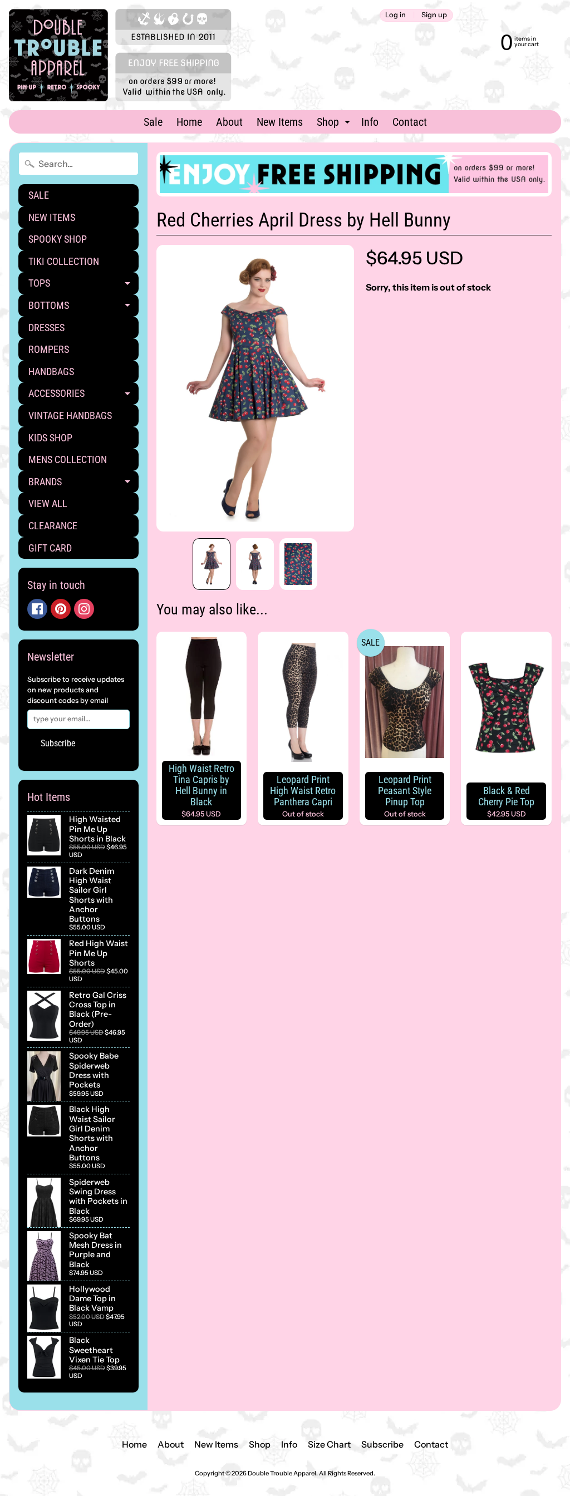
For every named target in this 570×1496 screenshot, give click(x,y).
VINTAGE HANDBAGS (70, 415)
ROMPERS (48, 349)
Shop (335, 124)
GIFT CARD (50, 548)
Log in (395, 15)
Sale (153, 122)
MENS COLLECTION (67, 459)
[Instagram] (84, 609)
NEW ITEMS (51, 217)
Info (370, 122)
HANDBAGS (51, 371)
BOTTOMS (83, 308)
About (229, 122)
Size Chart (329, 1444)
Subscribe (58, 743)
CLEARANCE (52, 526)
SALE (38, 195)
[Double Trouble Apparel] (120, 55)
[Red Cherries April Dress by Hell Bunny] (211, 564)
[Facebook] (37, 609)
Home (189, 122)
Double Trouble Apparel (282, 1473)
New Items (280, 122)
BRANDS (83, 484)
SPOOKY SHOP (57, 239)
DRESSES (46, 327)
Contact (409, 122)
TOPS (83, 285)
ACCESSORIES (83, 396)
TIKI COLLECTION (63, 261)
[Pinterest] (61, 609)
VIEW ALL (47, 503)
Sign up (434, 15)
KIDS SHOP (50, 438)
